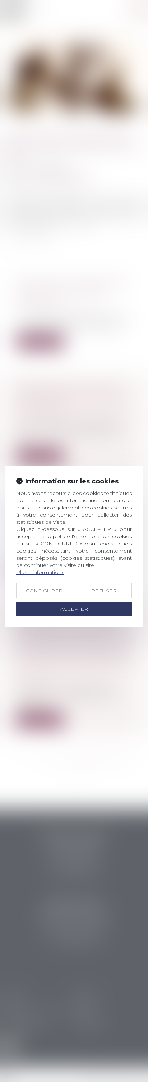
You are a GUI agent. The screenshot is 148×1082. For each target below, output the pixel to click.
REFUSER (104, 590)
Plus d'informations (40, 572)
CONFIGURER (44, 590)
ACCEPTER (74, 609)
